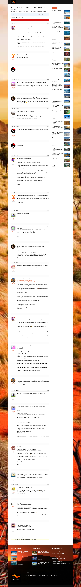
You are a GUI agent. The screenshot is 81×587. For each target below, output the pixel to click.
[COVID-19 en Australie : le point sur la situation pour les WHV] (67, 54)
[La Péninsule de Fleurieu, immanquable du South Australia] (67, 28)
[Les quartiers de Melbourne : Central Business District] (67, 49)
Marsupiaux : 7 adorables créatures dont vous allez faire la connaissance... (43, 552)
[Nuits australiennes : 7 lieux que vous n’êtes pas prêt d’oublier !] (67, 86)
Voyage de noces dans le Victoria (57, 42)
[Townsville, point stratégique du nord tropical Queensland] (67, 96)
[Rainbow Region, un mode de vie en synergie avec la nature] (67, 160)
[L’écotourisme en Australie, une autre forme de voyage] (67, 112)
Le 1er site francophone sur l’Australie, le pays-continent (20, 11)
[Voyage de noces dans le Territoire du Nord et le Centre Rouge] (67, 38)
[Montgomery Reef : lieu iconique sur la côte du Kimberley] (67, 144)
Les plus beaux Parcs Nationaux (57, 555)
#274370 (48, 403)
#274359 (48, 155)
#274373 (48, 484)
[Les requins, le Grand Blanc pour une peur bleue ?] (67, 33)
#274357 (48, 126)
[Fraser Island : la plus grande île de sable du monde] (67, 12)
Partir (45, 2)
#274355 (48, 94)
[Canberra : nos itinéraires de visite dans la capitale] (67, 107)
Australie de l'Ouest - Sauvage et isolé (59, 558)
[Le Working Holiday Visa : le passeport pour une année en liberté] (34, 558)
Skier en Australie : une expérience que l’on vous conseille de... (58, 127)
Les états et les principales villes (57, 559)
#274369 (48, 390)
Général (34, 11)
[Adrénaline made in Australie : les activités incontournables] (67, 117)
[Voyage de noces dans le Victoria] (67, 43)
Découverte (51, 2)
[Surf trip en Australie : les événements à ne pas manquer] (67, 22)
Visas (40, 2)
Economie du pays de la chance (57, 561)
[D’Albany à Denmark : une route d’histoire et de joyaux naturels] (67, 101)
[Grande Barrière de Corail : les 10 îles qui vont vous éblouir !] (67, 75)
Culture (58, 2)
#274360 (48, 192)
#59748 (48, 23)
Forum (64, 2)
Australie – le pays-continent (41, 11)
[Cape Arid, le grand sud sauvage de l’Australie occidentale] (67, 134)
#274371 (48, 443)
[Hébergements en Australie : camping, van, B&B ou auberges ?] (67, 149)
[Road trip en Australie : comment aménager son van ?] (67, 165)
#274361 (48, 210)
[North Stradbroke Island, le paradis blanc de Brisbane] (67, 65)
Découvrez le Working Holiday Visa (58, 553)
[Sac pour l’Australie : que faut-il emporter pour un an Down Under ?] (67, 70)
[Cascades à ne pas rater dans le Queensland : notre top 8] (67, 59)
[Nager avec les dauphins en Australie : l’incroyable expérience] (67, 80)
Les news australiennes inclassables (58, 564)
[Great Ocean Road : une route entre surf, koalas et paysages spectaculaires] (67, 17)
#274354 (48, 79)
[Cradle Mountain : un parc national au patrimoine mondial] (67, 155)
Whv (36, 2)
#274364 (48, 262)
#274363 (48, 242)
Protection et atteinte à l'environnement (59, 563)
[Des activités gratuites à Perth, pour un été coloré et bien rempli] (67, 91)
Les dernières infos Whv (56, 556)
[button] (68, 2)
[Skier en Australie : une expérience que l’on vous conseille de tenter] (67, 128)
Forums (31, 11)
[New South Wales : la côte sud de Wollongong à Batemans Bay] (67, 139)
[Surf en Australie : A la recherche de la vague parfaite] (67, 123)
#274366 (48, 314)
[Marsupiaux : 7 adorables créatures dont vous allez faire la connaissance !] (34, 553)
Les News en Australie (56, 551)
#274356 (48, 108)
